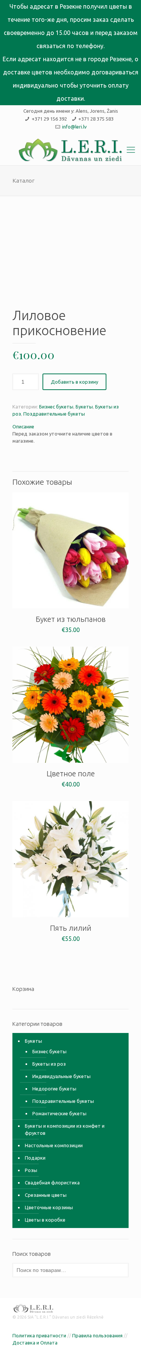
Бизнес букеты (56, 406)
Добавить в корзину (74, 381)
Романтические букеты (59, 1113)
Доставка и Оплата (35, 1342)
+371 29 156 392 (49, 118)
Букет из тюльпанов (71, 619)
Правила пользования (97, 1335)
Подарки (35, 1157)
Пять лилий (70, 928)
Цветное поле (71, 773)
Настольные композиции (54, 1145)
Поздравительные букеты (54, 413)
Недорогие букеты (54, 1088)
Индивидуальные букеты (61, 1076)
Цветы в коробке (45, 1219)
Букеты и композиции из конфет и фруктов (65, 1129)
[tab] (70, 426)
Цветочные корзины (49, 1207)
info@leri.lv (74, 126)
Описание (23, 426)
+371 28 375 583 (96, 118)
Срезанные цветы (46, 1195)
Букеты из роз (49, 1063)
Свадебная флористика (52, 1182)
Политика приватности (39, 1335)
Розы (31, 1170)
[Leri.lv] (70, 150)
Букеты (84, 406)
